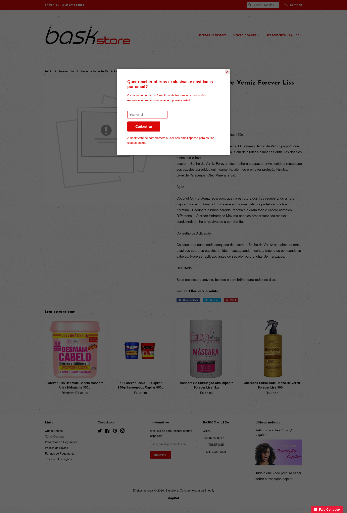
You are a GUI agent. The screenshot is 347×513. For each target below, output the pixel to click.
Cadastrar (143, 126)
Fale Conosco (328, 509)
